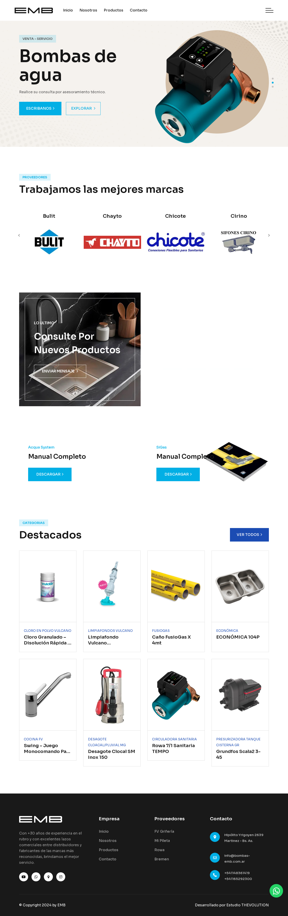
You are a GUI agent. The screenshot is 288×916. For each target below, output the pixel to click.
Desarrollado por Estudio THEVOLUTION (232, 905)
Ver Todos (248, 534)
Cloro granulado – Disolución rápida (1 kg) (47, 643)
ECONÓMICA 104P (237, 637)
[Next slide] (19, 235)
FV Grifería (164, 831)
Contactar (74, 108)
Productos (113, 10)
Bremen (161, 859)
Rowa (159, 850)
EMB (61, 905)
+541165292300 (238, 879)
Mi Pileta (162, 840)
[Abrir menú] (269, 10)
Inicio (68, 10)
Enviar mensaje (58, 371)
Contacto (138, 10)
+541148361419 (237, 873)
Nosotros (88, 10)
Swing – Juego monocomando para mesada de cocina (47, 751)
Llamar (34, 108)
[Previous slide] (269, 235)
